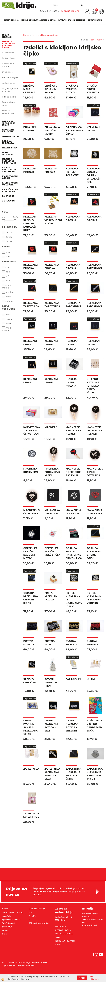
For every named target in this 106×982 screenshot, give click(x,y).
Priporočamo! (30, 64)
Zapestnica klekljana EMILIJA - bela (52, 773)
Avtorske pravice (39, 962)
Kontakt (5, 930)
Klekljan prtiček (29, 170)
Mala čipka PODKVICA (73, 512)
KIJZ (31, 919)
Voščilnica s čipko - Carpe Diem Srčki (94, 725)
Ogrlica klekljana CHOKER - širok (30, 598)
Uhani (91, 679)
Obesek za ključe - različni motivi (30, 553)
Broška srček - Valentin (93, 89)
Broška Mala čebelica (29, 89)
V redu (82, 978)
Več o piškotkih (94, 977)
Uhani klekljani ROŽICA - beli (51, 725)
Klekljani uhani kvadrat (72, 382)
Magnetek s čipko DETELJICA (95, 472)
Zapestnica (31, 768)
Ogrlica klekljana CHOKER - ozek (94, 553)
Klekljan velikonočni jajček (53, 220)
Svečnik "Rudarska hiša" (51, 682)
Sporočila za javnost (11, 919)
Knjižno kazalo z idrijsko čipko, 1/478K (93, 386)
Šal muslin (73, 679)
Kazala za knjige (10, 77)
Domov (26, 35)
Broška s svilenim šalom (50, 89)
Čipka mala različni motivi (52, 130)
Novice (5, 909)
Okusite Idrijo (95, 20)
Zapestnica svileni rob (31, 815)
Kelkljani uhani (93, 129)
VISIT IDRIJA (60, 926)
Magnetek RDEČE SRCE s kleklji (73, 472)
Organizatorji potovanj (12, 912)
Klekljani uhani (30, 343)
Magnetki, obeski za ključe (10, 90)
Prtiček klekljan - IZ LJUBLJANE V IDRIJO (74, 600)
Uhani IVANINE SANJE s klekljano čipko (30, 727)
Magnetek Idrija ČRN (30, 470)
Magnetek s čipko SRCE (31, 512)
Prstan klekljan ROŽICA (50, 596)
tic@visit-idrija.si (70, 11)
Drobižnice (7, 72)
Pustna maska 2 (49, 643)
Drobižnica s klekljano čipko (74, 130)
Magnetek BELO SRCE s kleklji (74, 430)
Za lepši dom (8, 83)
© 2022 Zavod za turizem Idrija (16, 962)
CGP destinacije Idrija (39, 923)
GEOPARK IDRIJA (63, 930)
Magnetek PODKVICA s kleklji (52, 472)
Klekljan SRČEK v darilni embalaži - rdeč (30, 223)
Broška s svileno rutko (72, 89)
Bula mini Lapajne (30, 129)
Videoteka (6, 916)
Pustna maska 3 (92, 643)
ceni (93, 40)
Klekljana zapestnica (95, 266)
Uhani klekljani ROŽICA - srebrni (72, 725)
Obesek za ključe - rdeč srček (52, 551)
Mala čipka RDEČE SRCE (94, 512)
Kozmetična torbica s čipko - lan (31, 430)
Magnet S (50, 427)
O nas (5, 934)
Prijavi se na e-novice (98, 891)
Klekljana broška (73, 218)
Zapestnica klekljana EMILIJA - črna (73, 773)
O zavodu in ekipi (37, 909)
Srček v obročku (29, 681)
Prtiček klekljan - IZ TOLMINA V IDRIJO (94, 598)
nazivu (99, 40)
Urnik (31, 912)
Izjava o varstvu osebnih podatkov (18, 965)
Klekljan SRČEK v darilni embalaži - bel (94, 175)
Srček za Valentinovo (8, 112)
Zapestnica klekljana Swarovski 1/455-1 (95, 773)
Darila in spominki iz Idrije (71, 20)
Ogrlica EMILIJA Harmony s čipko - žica (74, 553)
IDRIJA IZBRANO (11, 20)
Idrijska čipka (8, 58)
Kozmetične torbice (8, 65)
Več (31, 76)
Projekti (32, 916)
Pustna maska (9, 97)
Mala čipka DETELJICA (52, 512)
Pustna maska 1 (28, 643)
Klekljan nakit (8, 52)
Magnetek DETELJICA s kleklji (94, 430)
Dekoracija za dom (8, 103)
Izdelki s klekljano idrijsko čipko (38, 20)
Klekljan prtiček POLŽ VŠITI (72, 172)
